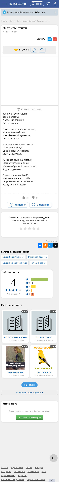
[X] (55, 245)
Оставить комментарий (29, 417)
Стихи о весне (38, 263)
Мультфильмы (8, 476)
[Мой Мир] (50, 245)
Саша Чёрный (10, 31)
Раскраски (6, 472)
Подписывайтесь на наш (26, 12)
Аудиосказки (17, 468)
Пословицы (33, 472)
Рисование (19, 472)
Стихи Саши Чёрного (13, 257)
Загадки (39, 468)
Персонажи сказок (36, 480)
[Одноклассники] (45, 245)
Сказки (4, 468)
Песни (29, 468)
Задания (22, 476)
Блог (44, 472)
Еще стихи (29, 384)
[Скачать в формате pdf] (55, 39)
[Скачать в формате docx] (50, 39)
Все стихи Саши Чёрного (28, 392)
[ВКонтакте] (40, 245)
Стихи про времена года (15, 263)
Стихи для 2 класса (37, 257)
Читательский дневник (12, 480)
